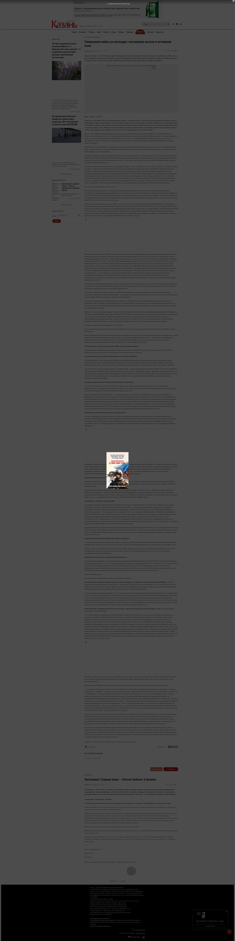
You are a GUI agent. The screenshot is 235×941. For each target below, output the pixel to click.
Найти (56, 221)
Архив (99, 32)
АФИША (89, 775)
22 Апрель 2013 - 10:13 (99, 51)
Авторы (113, 32)
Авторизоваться (156, 769)
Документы (113, 881)
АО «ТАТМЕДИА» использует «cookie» (101, 920)
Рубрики (121, 32)
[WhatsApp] (174, 747)
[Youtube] (177, 24)
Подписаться (210, 926)
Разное (123, 881)
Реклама (92, 32)
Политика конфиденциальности (100, 926)
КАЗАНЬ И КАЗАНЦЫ (93, 37)
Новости (106, 32)
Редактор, (87, 51)
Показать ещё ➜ (66, 174)
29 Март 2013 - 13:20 (98, 785)
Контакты (150, 32)
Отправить (171, 769)
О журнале (82, 32)
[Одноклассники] (172, 747)
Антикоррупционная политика (99, 918)
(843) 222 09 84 (140, 933)
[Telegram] (177, 747)
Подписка (140, 32)
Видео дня (159, 32)
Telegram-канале (122, 742)
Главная (74, 32)
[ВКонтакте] (169, 747)
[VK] (173, 24)
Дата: (54, 216)
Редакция (129, 32)
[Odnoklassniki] (180, 24)
